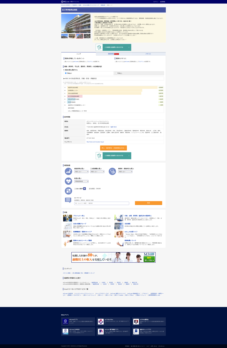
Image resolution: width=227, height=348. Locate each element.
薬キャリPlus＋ (129, 295)
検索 (148, 203)
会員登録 (162, 1)
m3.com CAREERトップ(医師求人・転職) (71, 5)
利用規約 (127, 346)
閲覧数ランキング (90, 273)
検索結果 (103, 5)
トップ (79, 54)
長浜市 (119, 282)
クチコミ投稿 (66, 273)
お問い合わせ (154, 346)
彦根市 (126, 282)
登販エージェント (141, 295)
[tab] (78, 54)
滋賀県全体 (95, 282)
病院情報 (113, 54)
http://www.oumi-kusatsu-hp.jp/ (95, 142)
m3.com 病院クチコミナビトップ (91, 5)
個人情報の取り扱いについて (138, 346)
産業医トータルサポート (74, 295)
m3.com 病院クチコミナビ (118, 293)
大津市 (103, 282)
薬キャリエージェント (90, 295)
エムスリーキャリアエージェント (84, 293)
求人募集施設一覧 (78, 273)
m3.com (76, 61)
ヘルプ (147, 346)
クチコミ (148, 54)
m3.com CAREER (68, 293)
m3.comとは (161, 346)
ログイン (155, 1)
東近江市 (134, 282)
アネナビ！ (146, 293)
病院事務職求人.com (154, 295)
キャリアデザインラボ (102, 293)
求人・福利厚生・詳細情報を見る (113, 148)
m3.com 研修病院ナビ (134, 293)
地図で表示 (113, 127)
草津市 (111, 282)
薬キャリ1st (109, 295)
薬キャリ (100, 295)
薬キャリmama (119, 295)
